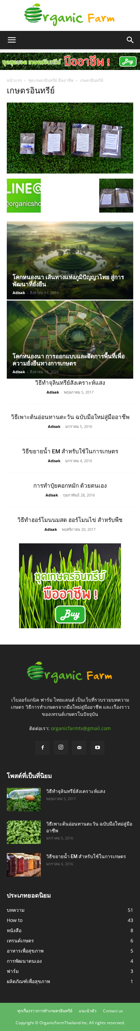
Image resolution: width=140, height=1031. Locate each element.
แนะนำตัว (88, 1011)
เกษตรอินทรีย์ (31, 90)
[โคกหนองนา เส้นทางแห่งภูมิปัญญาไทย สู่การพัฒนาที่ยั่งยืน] (70, 260)
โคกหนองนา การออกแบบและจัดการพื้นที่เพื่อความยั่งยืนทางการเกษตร (69, 360)
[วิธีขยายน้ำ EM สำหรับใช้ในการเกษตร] (24, 864)
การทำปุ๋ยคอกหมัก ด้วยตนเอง (70, 485)
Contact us (113, 1011)
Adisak (19, 292)
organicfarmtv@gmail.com (81, 728)
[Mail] (79, 748)
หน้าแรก (14, 80)
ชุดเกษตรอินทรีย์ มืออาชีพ (50, 80)
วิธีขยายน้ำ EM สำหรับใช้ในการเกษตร (70, 451)
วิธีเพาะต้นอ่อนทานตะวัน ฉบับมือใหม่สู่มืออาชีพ (70, 417)
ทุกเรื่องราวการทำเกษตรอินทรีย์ (44, 1011)
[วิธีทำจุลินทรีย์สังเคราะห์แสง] (24, 799)
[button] (11, 40)
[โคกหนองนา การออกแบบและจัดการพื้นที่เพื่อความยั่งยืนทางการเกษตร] (70, 340)
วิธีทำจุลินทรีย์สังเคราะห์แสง (70, 382)
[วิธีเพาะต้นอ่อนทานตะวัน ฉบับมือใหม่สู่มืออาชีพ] (24, 832)
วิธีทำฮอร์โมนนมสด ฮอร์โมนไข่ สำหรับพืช (70, 520)
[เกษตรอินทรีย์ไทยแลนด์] (70, 15)
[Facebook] (42, 748)
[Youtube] (97, 748)
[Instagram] (61, 747)
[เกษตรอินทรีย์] (70, 172)
